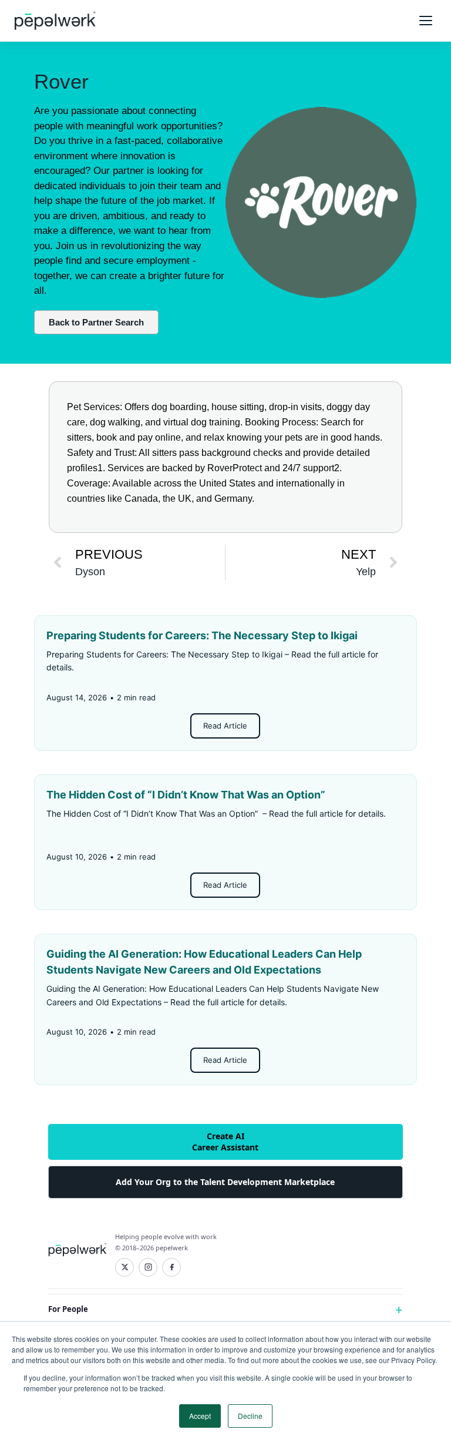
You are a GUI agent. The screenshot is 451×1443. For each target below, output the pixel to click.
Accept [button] (200, 1416)
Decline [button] (250, 1416)
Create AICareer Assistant (225, 1141)
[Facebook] (171, 1267)
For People (68, 1309)
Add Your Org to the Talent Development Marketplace (225, 1181)
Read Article (225, 725)
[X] (124, 1267)
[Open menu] (426, 20)
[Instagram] (148, 1267)
